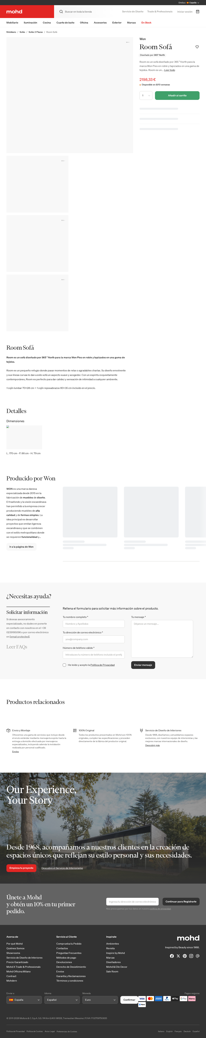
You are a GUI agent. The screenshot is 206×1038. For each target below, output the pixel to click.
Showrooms (13, 953)
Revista (110, 948)
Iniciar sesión (184, 11)
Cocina (47, 22)
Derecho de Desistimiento (71, 966)
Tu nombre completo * (75, 617)
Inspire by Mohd (115, 953)
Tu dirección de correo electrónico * (83, 632)
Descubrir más (152, 745)
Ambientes (112, 943)
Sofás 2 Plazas (36, 32)
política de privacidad (160, 908)
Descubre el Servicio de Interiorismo (62, 868)
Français (178, 1031)
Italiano (161, 1031)
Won (143, 39)
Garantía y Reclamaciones (71, 976)
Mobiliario (12, 22)
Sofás (22, 32)
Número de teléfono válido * (78, 647)
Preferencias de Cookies (67, 1031)
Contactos (62, 948)
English (169, 1031)
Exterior (117, 22)
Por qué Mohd (14, 943)
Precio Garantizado (17, 962)
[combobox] (9, 1000)
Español (196, 1031)
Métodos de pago (66, 957)
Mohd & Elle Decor (116, 966)
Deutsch (187, 1031)
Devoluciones (64, 962)
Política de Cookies (35, 1031)
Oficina (84, 22)
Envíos (15, 751)
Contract (11, 976)
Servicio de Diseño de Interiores (24, 957)
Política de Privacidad (102, 664)
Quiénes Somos (15, 948)
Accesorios (100, 22)
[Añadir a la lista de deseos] (197, 47)
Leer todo (169, 70)
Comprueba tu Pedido (68, 943)
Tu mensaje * (138, 617)
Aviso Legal (50, 1031)
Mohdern (11, 980)
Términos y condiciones (69, 980)
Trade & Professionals (160, 11)
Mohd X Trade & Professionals (23, 966)
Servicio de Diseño (132, 11)
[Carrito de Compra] (198, 12)
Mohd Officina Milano (18, 971)
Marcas (131, 22)
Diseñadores (113, 962)
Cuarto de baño (65, 22)
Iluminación (30, 22)
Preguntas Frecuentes (68, 953)
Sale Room (112, 971)
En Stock (146, 22)
